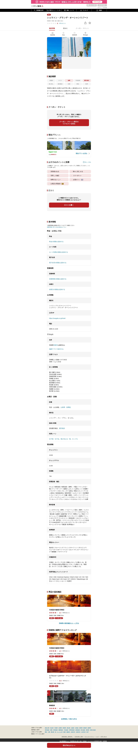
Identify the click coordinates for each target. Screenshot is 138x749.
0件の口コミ (62, 23)
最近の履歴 (102, 5)
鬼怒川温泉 (93, 730)
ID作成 (105, 7)
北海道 (76, 727)
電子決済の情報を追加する (57, 262)
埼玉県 (52, 727)
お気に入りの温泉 (92, 5)
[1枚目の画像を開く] (69, 47)
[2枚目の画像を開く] (54, 63)
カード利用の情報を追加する (58, 252)
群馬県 (64, 727)
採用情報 (105, 741)
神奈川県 (47, 727)
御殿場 (68, 732)
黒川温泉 (83, 730)
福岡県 (89, 727)
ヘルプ (97, 736)
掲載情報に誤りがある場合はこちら (56, 227)
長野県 (81, 727)
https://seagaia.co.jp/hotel (57, 318)
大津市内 (83, 732)
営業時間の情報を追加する (57, 279)
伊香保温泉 (72, 730)
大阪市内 (73, 732)
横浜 (46, 732)
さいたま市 (60, 732)
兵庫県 (60, 727)
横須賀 (52, 732)
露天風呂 (62, 428)
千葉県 (56, 727)
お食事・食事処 (66, 407)
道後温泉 (77, 730)
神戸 (87, 732)
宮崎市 (55, 345)
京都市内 (78, 732)
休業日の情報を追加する (57, 289)
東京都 (68, 727)
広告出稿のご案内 (79, 736)
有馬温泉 (55, 730)
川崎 (49, 732)
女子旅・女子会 (54, 439)
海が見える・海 (66, 439)
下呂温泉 (66, 730)
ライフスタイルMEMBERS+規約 (95, 741)
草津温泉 (47, 730)
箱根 (51, 730)
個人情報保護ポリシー (64, 741)
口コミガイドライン (89, 736)
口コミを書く (69, 205)
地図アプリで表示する (56, 349)
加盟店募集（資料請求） (67, 736)
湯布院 (87, 730)
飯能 (64, 732)
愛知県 (85, 727)
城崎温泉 (60, 730)
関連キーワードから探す (37, 734)
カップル (75, 439)
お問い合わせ (104, 736)
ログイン (100, 7)
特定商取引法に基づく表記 (76, 741)
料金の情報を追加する (56, 241)
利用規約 (85, 741)
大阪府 (72, 727)
